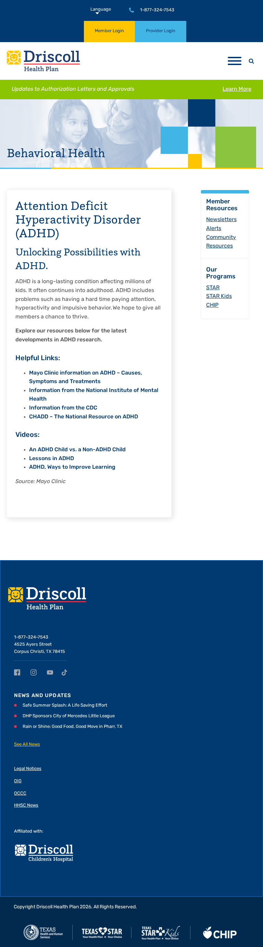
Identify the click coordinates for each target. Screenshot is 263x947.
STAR (213, 288)
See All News (27, 744)
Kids (219, 296)
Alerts (213, 228)
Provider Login (160, 31)
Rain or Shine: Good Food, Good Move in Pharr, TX (72, 726)
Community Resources (221, 242)
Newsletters (221, 220)
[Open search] (251, 61)
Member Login (109, 31)
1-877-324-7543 (157, 10)
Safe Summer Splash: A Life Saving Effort (65, 705)
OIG (18, 781)
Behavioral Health (56, 152)
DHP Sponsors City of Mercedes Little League (69, 716)
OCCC (20, 793)
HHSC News (26, 805)
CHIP (212, 305)
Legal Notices (27, 769)
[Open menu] (234, 61)
